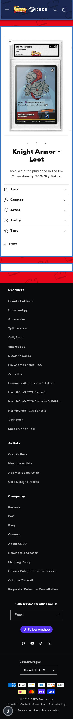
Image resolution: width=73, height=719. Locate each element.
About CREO (17, 544)
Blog (11, 525)
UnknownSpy (18, 310)
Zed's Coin (15, 374)
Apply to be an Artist (23, 472)
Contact (14, 534)
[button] (7, 9)
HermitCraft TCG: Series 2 (27, 410)
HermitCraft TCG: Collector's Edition (35, 401)
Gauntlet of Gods (20, 301)
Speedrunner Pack (22, 429)
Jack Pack (15, 419)
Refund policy (57, 704)
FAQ (11, 516)
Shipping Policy (19, 562)
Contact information (32, 704)
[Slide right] (45, 143)
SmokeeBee (16, 346)
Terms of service (28, 710)
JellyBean (15, 337)
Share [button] (12, 243)
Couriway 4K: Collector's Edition (31, 383)
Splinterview (17, 328)
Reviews (14, 507)
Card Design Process (23, 482)
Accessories (17, 319)
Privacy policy (50, 710)
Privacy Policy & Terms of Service (32, 571)
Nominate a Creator (23, 553)
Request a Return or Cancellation (33, 589)
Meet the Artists (20, 463)
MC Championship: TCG (25, 365)
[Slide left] (27, 143)
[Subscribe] (58, 615)
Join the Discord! (20, 580)
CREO (34, 699)
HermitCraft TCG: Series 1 (27, 392)
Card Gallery (17, 454)
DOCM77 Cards (19, 356)
